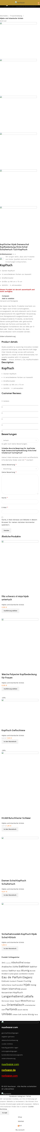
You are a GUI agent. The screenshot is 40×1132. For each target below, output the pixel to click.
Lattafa (28, 996)
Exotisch (13, 981)
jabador (24, 989)
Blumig (25, 970)
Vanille (24, 1014)
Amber (27, 962)
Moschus (26, 1000)
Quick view (10, 953)
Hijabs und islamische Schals (11, 18)
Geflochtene (6, 985)
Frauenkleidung (16, 16)
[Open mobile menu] (2, 3)
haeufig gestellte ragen (10, 1047)
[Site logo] (20, 3)
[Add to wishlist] (4, 929)
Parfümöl (11, 1009)
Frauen (20, 981)
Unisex (7, 1014)
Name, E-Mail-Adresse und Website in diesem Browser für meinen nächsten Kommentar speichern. (19, 522)
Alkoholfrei (17, 962)
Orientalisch (15, 1005)
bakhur (12, 970)
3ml (3, 962)
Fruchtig (27, 981)
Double (31, 974)
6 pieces (8, 963)
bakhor (33, 966)
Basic (19, 971)
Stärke (25, 1010)
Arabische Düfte (10, 966)
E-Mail (5, 507)
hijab (27, 984)
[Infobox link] (3, 6)
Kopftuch (18, 992)
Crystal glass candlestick (18, 974)
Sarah (20, 1010)
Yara (36, 1014)
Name (5, 498)
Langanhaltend (12, 996)
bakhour (5, 971)
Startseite (4, 16)
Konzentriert (7, 992)
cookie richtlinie (7, 1044)
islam (5, 988)
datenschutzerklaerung (10, 1040)
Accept (4, 1113)
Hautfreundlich (17, 985)
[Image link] (20, 1023)
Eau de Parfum (12, 977)
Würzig (31, 1014)
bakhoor (24, 966)
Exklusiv (5, 981)
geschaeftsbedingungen (10, 1033)
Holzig (33, 985)
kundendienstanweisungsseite (12, 1055)
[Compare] (4, 953)
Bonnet (32, 971)
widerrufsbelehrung (8, 1058)
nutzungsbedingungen (9, 1051)
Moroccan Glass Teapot (11, 1001)
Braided (5, 974)
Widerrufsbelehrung (8, 336)
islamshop (14, 988)
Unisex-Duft (16, 1014)
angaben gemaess (8, 1036)
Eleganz (27, 977)
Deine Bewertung (9, 465)
